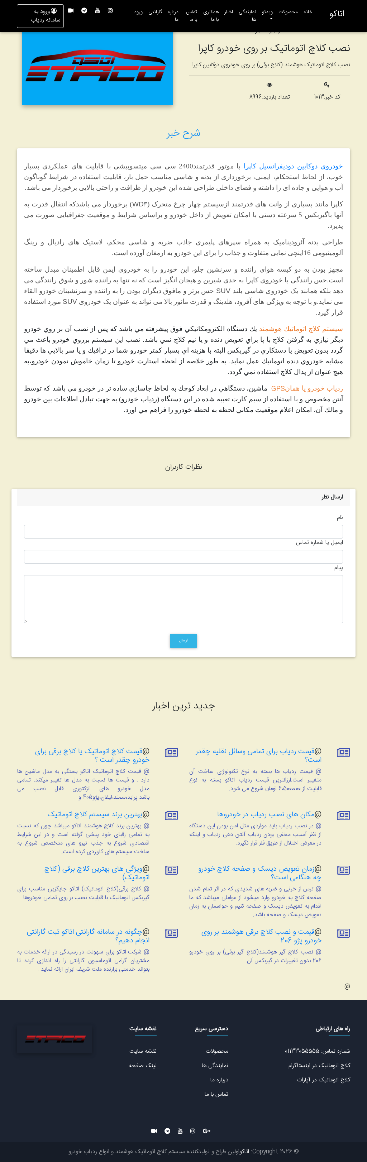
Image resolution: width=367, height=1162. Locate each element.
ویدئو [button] (267, 12)
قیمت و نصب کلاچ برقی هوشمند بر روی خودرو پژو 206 (261, 936)
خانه (306, 12)
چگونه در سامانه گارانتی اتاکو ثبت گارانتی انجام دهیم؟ (88, 936)
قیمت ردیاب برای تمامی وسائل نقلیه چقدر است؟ (258, 756)
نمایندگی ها (247, 16)
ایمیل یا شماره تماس (319, 543)
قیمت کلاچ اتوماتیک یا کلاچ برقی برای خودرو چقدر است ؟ (92, 756)
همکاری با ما (211, 16)
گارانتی (155, 12)
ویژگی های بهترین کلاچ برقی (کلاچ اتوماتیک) (96, 873)
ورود (138, 12)
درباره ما (173, 16)
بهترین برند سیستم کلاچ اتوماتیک (95, 815)
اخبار (228, 12)
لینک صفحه (143, 1066)
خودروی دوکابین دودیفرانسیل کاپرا (293, 166)
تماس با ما (191, 16)
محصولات (288, 12)
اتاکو (336, 14)
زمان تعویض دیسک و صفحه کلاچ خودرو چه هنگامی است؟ (259, 873)
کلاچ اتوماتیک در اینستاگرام (319, 1066)
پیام (338, 568)
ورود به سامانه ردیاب (46, 16)
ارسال (183, 640)
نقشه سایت (143, 1051)
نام (340, 517)
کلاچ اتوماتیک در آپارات (323, 1080)
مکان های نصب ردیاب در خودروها (265, 815)
